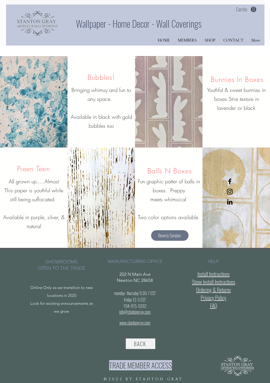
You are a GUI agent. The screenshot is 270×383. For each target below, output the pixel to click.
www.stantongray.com (134, 323)
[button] (246, 9)
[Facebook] (230, 181)
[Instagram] (230, 191)
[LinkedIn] (230, 202)
